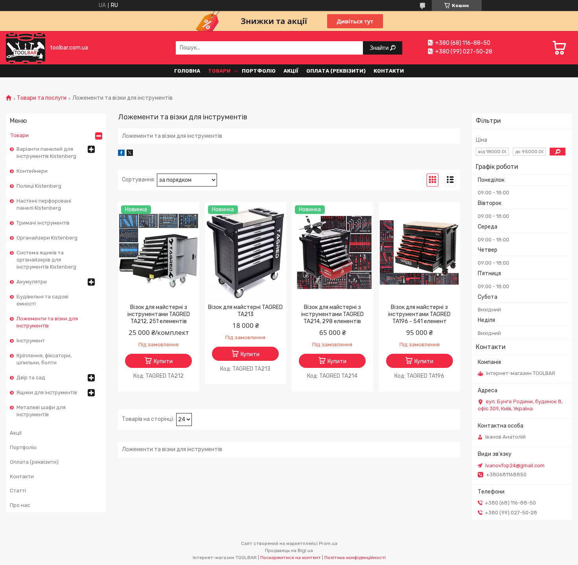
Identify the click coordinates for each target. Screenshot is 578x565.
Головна (187, 71)
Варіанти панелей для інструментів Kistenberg (46, 152)
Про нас (20, 505)
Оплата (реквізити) (336, 71)
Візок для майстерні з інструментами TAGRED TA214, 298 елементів (332, 314)
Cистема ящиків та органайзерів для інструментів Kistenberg (46, 260)
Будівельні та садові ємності (42, 300)
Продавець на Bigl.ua (289, 550)
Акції (290, 71)
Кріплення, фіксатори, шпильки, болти (44, 359)
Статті (18, 491)
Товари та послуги (41, 98)
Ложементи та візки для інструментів (47, 322)
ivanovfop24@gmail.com (515, 465)
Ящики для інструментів (47, 392)
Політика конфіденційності (355, 557)
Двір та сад (31, 377)
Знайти (380, 47)
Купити (163, 361)
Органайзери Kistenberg (47, 238)
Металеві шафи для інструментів (41, 410)
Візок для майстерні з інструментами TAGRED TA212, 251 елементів (158, 314)
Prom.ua (328, 543)
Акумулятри (32, 282)
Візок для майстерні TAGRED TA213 (245, 311)
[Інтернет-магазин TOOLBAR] (25, 47)
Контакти (389, 71)
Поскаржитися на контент (290, 557)
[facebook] (121, 154)
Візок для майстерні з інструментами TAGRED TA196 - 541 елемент (419, 314)
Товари (219, 71)
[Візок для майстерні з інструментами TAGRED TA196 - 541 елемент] (419, 252)
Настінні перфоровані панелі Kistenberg (44, 204)
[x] (130, 154)
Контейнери (32, 171)
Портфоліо (259, 71)
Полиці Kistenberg (39, 186)
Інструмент (31, 341)
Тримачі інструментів (43, 223)
